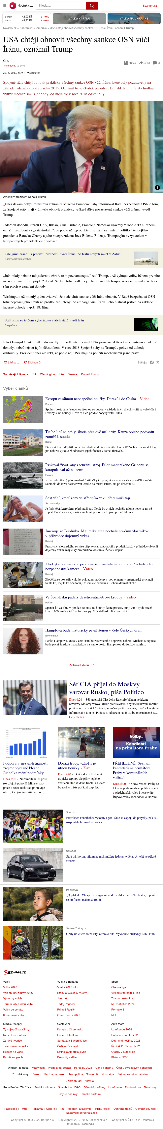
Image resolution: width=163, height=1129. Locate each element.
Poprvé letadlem (67, 1035)
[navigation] (5, 5)
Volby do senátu (13, 1009)
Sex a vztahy (52, 503)
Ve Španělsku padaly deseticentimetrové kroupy (83, 597)
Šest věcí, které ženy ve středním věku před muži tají (87, 497)
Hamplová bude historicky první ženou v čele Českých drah (93, 630)
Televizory (150, 1087)
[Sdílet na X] (158, 362)
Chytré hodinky (68, 1094)
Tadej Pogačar (66, 1004)
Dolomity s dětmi (67, 1057)
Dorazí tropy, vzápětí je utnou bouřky (77, 765)
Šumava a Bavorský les (72, 1040)
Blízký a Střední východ (18, 259)
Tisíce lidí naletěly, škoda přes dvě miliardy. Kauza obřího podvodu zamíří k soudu (99, 434)
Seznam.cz (150, 5)
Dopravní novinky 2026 (125, 1040)
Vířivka (89, 1080)
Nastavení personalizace (81, 1112)
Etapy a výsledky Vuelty (72, 992)
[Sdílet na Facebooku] (152, 362)
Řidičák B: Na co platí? (125, 1046)
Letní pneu (115, 1087)
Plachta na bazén (54, 1074)
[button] (81, 147)
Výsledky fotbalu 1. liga (125, 992)
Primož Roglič (66, 1009)
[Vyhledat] (92, 6)
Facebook (10, 1108)
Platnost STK (119, 1057)
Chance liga (118, 987)
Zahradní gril (74, 1080)
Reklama (37, 1108)
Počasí (49, 404)
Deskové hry (133, 1087)
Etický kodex (102, 1108)
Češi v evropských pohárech (134, 1067)
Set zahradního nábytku (133, 1074)
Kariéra (50, 1108)
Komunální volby (13, 1015)
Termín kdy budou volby (18, 1004)
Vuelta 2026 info (67, 987)
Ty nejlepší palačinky (16, 1029)
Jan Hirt (62, 998)
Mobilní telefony (45, 1087)
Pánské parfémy (91, 1094)
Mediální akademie (79, 1108)
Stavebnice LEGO (69, 1087)
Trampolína (76, 1074)
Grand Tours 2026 (68, 1015)
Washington (47, 374)
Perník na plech (13, 1057)
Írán (61, 374)
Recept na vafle (13, 1051)
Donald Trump (90, 374)
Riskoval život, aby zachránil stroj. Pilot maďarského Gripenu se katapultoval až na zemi (97, 467)
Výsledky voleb (12, 998)
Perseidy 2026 (83, 1067)
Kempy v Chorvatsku (70, 1029)
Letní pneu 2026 (121, 1029)
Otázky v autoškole (123, 1051)
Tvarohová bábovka (15, 1046)
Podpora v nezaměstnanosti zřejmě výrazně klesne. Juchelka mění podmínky (25, 767)
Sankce (72, 374)
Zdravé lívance (12, 1040)
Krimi (48, 442)
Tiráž (61, 1108)
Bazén (36, 1074)
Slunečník (92, 1074)
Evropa (49, 475)
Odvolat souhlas (145, 1108)
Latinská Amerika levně (71, 1051)
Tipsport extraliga (122, 998)
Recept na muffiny (14, 1035)
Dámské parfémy (94, 1087)
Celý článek (76, 717)
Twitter (24, 1108)
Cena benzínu (104, 1067)
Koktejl (49, 541)
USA (33, 374)
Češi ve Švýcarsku (68, 1046)
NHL (114, 1015)
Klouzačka (108, 1074)
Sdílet (147, 63)
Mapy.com (38, 1067)
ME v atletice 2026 (123, 1004)
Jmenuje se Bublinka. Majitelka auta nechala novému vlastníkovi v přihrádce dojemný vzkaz (97, 533)
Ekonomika (51, 635)
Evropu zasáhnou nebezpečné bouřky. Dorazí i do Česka (90, 398)
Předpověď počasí (59, 1067)
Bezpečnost (11, 325)
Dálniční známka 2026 (125, 1035)
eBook (132, 63)
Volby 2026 (10, 987)
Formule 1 (117, 1009)
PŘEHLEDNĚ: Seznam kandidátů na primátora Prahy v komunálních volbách (131, 770)
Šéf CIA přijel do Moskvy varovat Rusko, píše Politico (106, 687)
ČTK (6, 61)
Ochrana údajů (123, 1108)
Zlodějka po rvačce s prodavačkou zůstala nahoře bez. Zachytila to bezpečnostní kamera (98, 566)
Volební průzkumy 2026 (18, 992)
